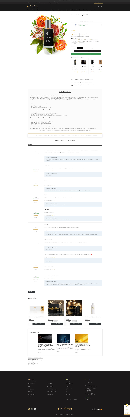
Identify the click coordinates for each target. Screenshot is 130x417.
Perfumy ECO (30, 386)
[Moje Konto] (99, 6)
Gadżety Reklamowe (50, 394)
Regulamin (67, 386)
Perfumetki (29, 388)
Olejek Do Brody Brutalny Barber (52, 391)
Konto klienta (68, 380)
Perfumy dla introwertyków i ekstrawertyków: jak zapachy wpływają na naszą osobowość (46, 345)
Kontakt (67, 396)
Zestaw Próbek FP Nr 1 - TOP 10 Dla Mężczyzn (37, 316)
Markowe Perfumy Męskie (50, 386)
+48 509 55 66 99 (89, 382)
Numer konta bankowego (69, 383)
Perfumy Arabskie (49, 383)
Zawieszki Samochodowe (31, 394)
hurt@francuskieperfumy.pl (91, 394)
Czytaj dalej (39, 352)
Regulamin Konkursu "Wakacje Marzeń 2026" (72, 397)
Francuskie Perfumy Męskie (32, 381)
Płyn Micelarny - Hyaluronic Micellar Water (93, 316)
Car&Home (29, 396)
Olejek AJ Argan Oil (31, 391)
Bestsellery (48, 381)
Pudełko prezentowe (51, 316)
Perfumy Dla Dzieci (30, 389)
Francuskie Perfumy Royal (31, 383)
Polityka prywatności (69, 388)
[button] (66, 288)
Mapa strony (68, 394)
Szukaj (95, 6)
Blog (66, 389)
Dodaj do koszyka (87, 51)
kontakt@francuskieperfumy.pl (33, 363)
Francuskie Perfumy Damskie (32, 380)
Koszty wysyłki (68, 381)
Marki (66, 391)
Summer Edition (30, 397)
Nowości (48, 380)
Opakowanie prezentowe (71, 316)
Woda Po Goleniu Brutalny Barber (52, 389)
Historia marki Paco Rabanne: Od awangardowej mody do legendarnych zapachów (83, 345)
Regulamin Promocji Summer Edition (71, 399)
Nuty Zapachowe (49, 388)
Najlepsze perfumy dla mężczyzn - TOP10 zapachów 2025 (65, 345)
